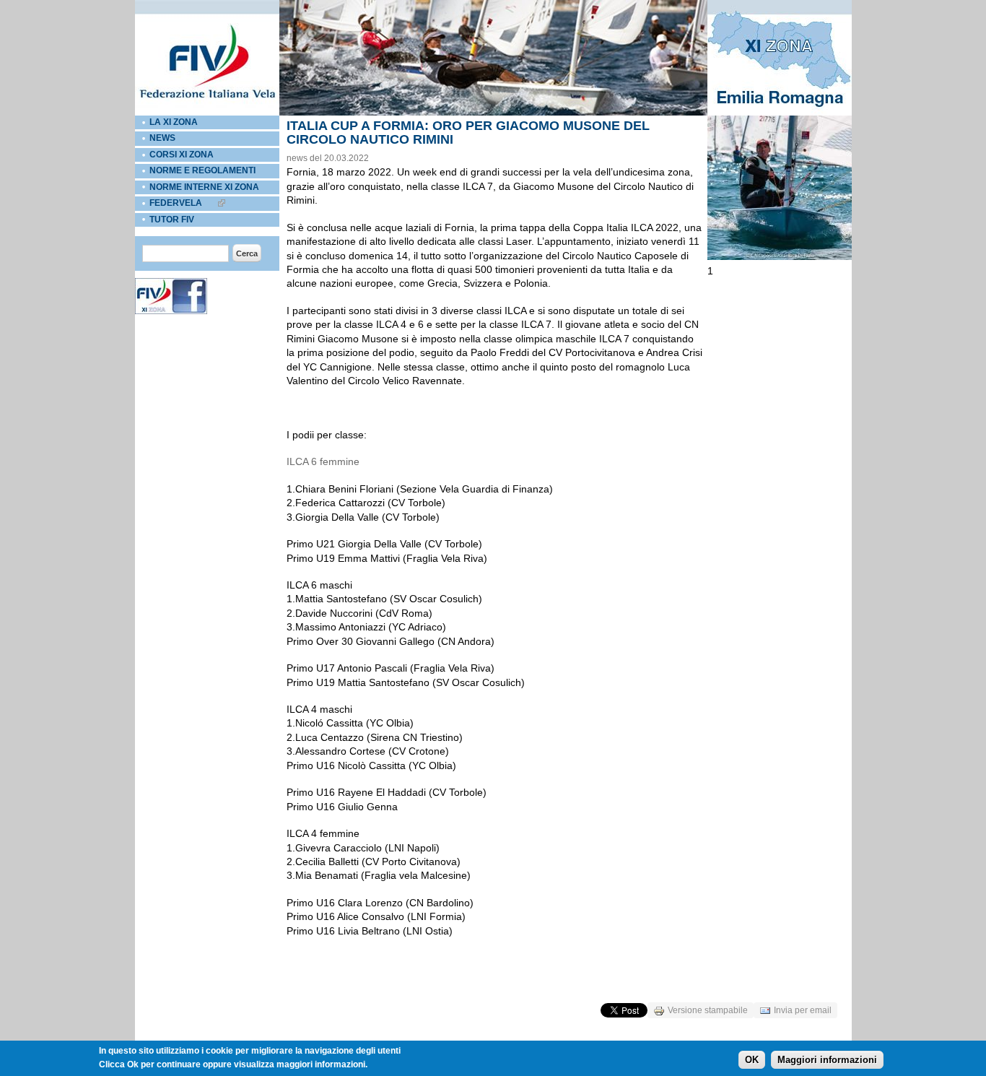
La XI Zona (173, 122)
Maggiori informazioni (827, 1059)
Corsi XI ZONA (181, 154)
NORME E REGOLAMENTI (202, 170)
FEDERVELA (175, 203)
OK (752, 1059)
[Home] (207, 113)
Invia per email (803, 1010)
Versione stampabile (708, 1010)
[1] (779, 257)
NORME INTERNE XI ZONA (204, 187)
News (162, 138)
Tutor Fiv (171, 219)
